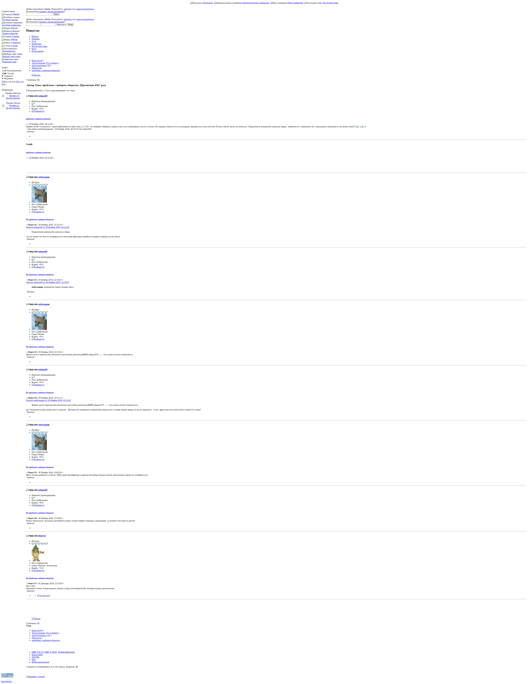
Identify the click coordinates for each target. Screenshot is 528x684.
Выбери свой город (11, 56)
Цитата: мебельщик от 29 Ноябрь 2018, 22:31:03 (48, 400)
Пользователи (8, 51)
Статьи (14, 45)
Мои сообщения (295, 3)
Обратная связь (9, 62)
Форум (14, 28)
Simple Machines (66, 652)
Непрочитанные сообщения (256, 3)
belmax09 (42, 96)
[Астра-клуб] (43, 595)
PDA (3, 681)
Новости (17, 42)
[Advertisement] (264, 6)
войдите (68, 9)
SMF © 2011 (51, 652)
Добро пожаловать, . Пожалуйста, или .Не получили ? (60, 10)
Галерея (15, 36)
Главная (15, 14)
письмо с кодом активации (51, 11)
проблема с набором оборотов (38, 119)
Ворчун (42, 536)
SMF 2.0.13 (37, 652)
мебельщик (44, 177)
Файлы (14, 39)
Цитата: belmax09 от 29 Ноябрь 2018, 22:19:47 (47, 282)
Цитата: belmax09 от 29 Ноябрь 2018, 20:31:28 (47, 227)
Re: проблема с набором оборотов (40, 219)
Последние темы (330, 3)
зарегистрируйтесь (85, 9)
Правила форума (10, 33)
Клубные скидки (10, 20)
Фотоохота (208, 3)
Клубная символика (11, 25)
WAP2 (9, 681)
